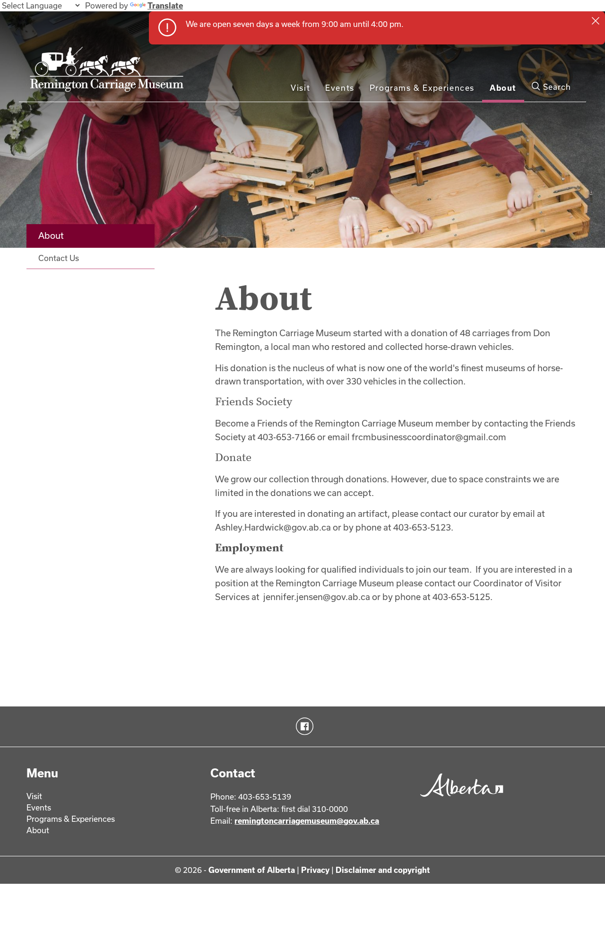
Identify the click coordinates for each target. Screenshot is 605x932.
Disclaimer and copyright (383, 869)
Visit (300, 87)
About (503, 87)
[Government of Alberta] (459, 799)
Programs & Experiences (422, 87)
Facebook (302, 726)
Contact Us (58, 257)
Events (339, 87)
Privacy (315, 869)
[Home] (109, 73)
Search (556, 86)
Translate (165, 5)
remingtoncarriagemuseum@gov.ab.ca (306, 820)
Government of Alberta (251, 869)
